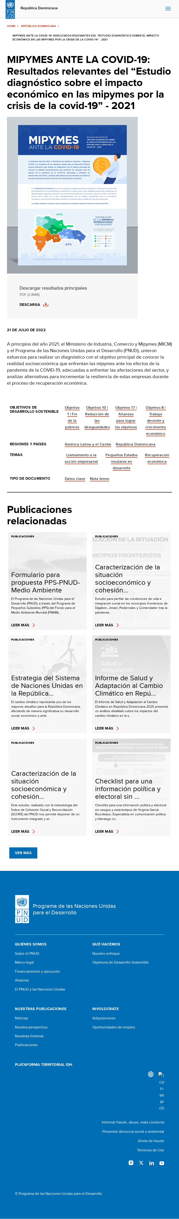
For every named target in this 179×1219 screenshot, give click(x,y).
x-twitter (141, 1162)
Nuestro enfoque (106, 953)
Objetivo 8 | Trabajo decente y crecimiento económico (155, 420)
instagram (131, 1162)
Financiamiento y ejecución (37, 971)
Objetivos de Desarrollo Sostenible (120, 962)
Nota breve (99, 478)
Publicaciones (26, 1044)
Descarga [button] (30, 304)
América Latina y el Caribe (88, 444)
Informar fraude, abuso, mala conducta (133, 1122)
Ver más (23, 853)
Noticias (21, 1018)
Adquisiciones (103, 1018)
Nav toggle (168, 9)
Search (161, 9)
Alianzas (22, 980)
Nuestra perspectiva (31, 1027)
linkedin (151, 1162)
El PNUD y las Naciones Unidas (40, 989)
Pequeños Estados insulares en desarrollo (122, 461)
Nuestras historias (29, 1036)
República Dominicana (39, 8)
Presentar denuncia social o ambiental (133, 1131)
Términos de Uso (150, 1150)
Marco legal (24, 962)
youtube (161, 1162)
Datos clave (75, 478)
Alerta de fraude (151, 1140)
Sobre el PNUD (27, 953)
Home (11, 26)
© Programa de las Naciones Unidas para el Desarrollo (58, 1193)
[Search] (161, 1091)
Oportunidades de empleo (113, 1027)
